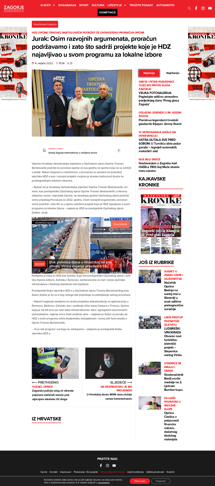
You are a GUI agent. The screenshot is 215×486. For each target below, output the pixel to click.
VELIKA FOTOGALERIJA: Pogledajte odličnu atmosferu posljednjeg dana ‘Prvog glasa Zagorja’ (159, 93)
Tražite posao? (141, 5)
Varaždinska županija (45, 24)
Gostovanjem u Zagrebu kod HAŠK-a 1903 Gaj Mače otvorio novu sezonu (159, 165)
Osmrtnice (107, 12)
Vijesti (45, 5)
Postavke (161, 481)
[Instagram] (203, 8)
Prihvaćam (139, 481)
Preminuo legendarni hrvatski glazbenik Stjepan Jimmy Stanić (160, 118)
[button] (189, 8)
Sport (84, 5)
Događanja (67, 5)
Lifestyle (115, 5)
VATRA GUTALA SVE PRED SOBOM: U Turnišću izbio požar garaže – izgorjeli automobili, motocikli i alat (160, 141)
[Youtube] (210, 8)
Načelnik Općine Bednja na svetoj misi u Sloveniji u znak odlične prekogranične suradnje (174, 290)
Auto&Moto (165, 5)
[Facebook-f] (196, 8)
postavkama (103, 482)
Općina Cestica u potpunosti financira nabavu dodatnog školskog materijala (172, 419)
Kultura (98, 5)
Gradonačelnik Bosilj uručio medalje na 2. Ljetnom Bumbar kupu (174, 377)
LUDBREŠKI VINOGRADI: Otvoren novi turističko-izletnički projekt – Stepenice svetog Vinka (173, 336)
